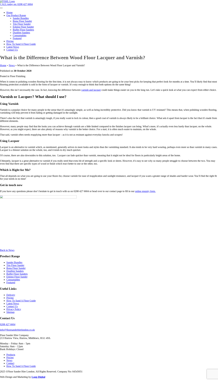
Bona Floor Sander (16, 268)
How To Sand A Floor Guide (21, 300)
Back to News (7, 250)
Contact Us (12, 306)
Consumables (13, 279)
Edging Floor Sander (16, 276)
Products (10, 354)
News (12, 65)
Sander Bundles (14, 262)
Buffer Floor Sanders (17, 274)
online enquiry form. (145, 191)
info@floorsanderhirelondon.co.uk (17, 329)
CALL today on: (16, 4)
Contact (10, 363)
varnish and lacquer (91, 90)
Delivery (10, 295)
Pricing (10, 297)
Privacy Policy (13, 309)
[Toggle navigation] (1, 7)
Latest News (12, 303)
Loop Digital (38, 377)
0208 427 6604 (7, 324)
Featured (10, 282)
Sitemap (10, 312)
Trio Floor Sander (15, 265)
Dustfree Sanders (15, 271)
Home (3, 65)
